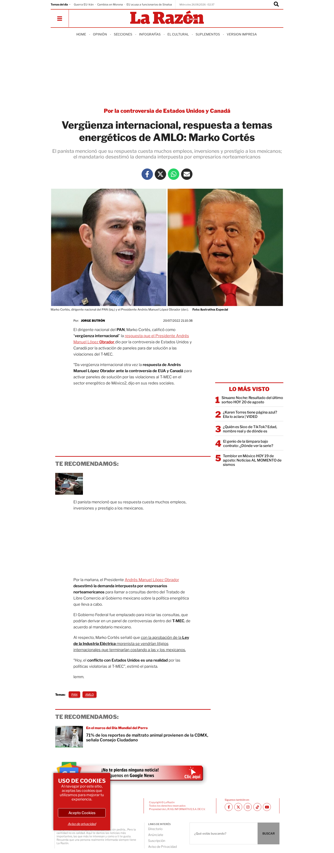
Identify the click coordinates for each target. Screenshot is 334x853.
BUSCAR (268, 833)
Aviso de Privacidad (162, 846)
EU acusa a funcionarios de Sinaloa (149, 4)
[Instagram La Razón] (248, 807)
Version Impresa (242, 34)
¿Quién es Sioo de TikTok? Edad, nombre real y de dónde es (250, 429)
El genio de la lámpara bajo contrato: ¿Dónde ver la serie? (248, 443)
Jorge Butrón (93, 320)
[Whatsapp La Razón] (173, 174)
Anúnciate (155, 835)
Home (81, 34)
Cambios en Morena (110, 4)
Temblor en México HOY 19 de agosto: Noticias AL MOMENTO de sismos (252, 460)
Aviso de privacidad (82, 824)
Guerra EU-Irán (84, 4)
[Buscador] (276, 4)
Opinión (100, 34)
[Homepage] (167, 17)
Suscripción (156, 841)
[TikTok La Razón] (257, 807)
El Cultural (178, 34)
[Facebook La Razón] (147, 174)
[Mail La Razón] (186, 174)
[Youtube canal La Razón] (267, 807)
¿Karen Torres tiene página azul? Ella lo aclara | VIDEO (250, 414)
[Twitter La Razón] (160, 174)
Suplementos (208, 34)
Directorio (155, 829)
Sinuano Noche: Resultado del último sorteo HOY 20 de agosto (252, 400)
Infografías (150, 34)
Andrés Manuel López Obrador (152, 579)
